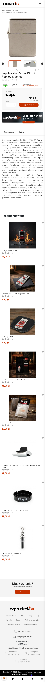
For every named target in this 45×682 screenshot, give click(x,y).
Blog (30, 616)
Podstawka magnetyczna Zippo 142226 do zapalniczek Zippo (21, 466)
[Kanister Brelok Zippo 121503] (22, 538)
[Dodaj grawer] (22, 117)
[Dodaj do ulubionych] (43, 222)
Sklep (22, 616)
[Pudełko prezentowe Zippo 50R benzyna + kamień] (22, 365)
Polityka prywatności (32, 620)
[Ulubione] (13, 679)
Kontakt (22, 592)
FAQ (37, 616)
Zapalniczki (15, 10)
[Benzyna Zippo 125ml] (22, 235)
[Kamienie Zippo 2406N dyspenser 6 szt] (22, 278)
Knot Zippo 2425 (7, 337)
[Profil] (22, 679)
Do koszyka (30, 105)
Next (42, 64)
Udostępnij (40, 70)
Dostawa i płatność (30, 624)
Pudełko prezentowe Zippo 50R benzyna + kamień (19, 380)
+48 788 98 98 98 (24, 632)
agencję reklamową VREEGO (21, 674)
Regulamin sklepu (14, 624)
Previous (3, 64)
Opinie (21, 132)
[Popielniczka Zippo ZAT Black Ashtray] (22, 495)
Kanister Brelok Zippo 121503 (12, 553)
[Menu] (40, 3)
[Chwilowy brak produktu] (41, 429)
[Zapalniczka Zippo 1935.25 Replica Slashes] (22, 37)
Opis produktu (9, 132)
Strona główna (6, 10)
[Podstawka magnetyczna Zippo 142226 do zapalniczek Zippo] (22, 451)
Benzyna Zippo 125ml (9, 251)
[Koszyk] (32, 679)
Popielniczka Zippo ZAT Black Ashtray (15, 510)
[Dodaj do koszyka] (41, 257)
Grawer (18, 620)
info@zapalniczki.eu (24, 637)
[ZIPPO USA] (10, 95)
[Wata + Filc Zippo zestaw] (22, 408)
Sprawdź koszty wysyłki (30, 86)
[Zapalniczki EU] (11, 3)
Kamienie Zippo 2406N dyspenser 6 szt (15, 294)
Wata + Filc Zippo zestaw (10, 423)
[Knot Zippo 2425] (22, 321)
